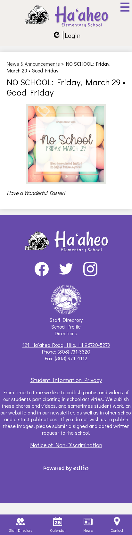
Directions (66, 333)
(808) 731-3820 (74, 351)
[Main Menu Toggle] (125, 7)
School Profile (66, 326)
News (88, 530)
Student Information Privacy (66, 380)
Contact (117, 530)
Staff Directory (66, 319)
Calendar (58, 530)
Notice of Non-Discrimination (66, 445)
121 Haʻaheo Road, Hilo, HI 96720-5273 (66, 344)
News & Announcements (33, 63)
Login (66, 35)
